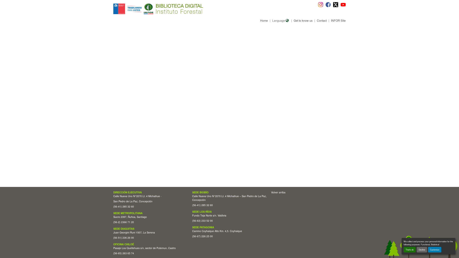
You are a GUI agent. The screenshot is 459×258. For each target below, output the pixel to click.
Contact (322, 20)
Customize (434, 249)
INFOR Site (338, 20)
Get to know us (303, 20)
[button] (142, 9)
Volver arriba (278, 192)
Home (264, 20)
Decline (422, 249)
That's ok (410, 249)
